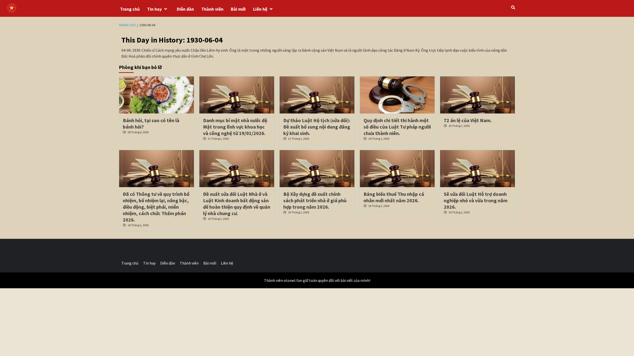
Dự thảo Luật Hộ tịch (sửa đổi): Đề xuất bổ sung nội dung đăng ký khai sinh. (316, 126)
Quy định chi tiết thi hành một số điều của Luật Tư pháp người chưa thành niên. (397, 126)
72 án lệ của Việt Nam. (468, 120)
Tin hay (154, 9)
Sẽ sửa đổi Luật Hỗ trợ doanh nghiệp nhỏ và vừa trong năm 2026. (475, 200)
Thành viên (212, 9)
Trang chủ (130, 9)
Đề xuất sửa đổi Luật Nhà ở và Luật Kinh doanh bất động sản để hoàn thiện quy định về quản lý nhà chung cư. (236, 203)
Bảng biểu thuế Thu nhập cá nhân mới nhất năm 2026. (394, 197)
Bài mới (238, 9)
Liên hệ (260, 9)
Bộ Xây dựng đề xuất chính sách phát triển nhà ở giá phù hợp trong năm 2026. (314, 200)
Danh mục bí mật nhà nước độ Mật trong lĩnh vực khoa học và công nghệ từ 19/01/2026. (235, 126)
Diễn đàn (185, 9)
